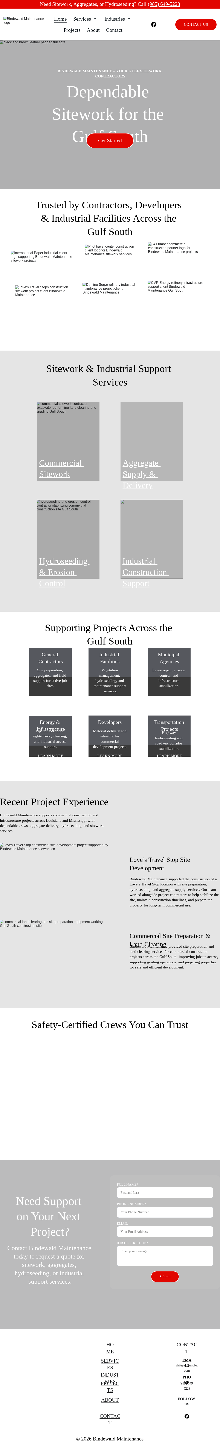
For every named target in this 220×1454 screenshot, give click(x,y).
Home (60, 19)
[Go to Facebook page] (153, 24)
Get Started (110, 140)
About (93, 30)
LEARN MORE (50, 699)
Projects (72, 30)
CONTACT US (196, 24)
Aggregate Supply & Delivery (142, 474)
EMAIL (122, 1223)
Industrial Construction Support (145, 572)
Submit (165, 1276)
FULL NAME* (127, 1184)
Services (82, 19)
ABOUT (110, 1400)
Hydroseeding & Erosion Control (64, 572)
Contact (114, 30)
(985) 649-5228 (164, 4)
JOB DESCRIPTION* (132, 1243)
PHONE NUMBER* (131, 1204)
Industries (114, 19)
